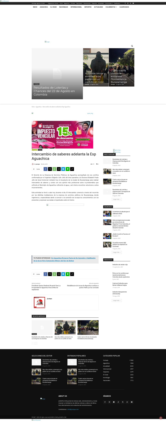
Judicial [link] (88, 70)
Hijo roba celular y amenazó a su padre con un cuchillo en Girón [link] (121, 171)
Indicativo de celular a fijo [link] (120, 264)
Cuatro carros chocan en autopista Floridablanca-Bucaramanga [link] (120, 181)
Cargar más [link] (116, 199)
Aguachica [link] (38, 107)
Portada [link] (36, 84)
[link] (4, 1)
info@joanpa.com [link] (73, 409)
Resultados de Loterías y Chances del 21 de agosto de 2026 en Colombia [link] (121, 191)
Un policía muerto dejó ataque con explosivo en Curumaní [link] (120, 244)
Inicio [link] (33, 107)
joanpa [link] (38, 164)
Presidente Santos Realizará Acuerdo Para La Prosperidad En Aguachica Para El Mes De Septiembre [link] (46, 287)
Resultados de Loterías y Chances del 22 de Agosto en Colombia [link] (121, 161)
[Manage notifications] (160, 418)
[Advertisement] (82, 23)
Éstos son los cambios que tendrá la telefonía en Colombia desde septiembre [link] (121, 275)
